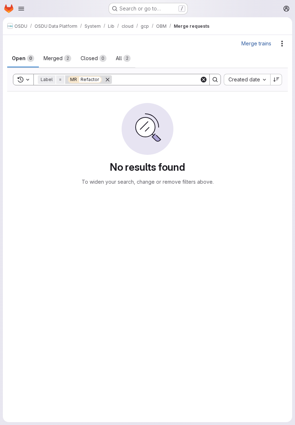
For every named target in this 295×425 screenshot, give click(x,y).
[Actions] (282, 43)
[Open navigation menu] (21, 8)
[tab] (23, 58)
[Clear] (203, 79)
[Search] (215, 79)
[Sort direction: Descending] (276, 79)
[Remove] (107, 79)
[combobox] (247, 79)
